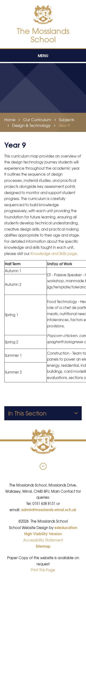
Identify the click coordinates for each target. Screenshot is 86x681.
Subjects (66, 119)
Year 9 (64, 125)
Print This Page (43, 570)
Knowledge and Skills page (54, 253)
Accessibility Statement (43, 540)
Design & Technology (31, 125)
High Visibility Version (43, 533)
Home (9, 119)
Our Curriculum (37, 119)
